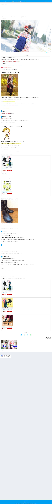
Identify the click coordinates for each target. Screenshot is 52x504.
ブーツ (48, 338)
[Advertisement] (26, 11)
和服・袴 (49, 337)
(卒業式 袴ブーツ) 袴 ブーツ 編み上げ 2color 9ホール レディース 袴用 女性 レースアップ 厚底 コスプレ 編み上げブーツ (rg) (7, 309)
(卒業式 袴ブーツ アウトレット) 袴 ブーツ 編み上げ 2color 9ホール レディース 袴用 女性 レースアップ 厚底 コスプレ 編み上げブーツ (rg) (7, 167)
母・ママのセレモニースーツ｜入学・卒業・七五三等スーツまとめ (13, 1)
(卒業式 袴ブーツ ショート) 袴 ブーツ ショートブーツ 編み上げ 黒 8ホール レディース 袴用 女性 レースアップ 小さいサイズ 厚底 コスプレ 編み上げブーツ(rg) (7, 327)
